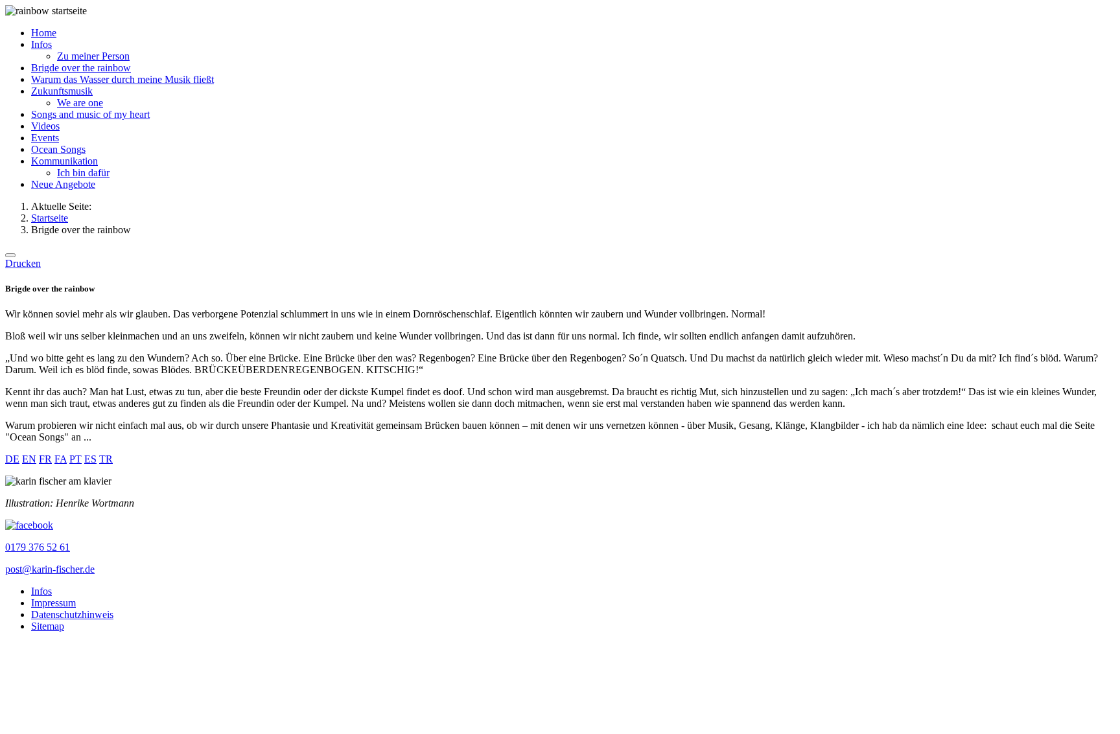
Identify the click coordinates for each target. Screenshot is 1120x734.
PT (75, 458)
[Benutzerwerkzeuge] (10, 255)
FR (45, 458)
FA (60, 458)
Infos (41, 591)
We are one (80, 102)
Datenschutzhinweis (72, 614)
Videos (45, 126)
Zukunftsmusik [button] (62, 91)
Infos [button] (41, 44)
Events (45, 137)
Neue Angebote (63, 184)
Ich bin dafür (83, 172)
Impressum (53, 602)
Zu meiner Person (93, 56)
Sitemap (47, 626)
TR (106, 458)
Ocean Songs (58, 149)
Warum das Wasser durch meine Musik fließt (122, 79)
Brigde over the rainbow (81, 67)
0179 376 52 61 (37, 547)
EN (29, 458)
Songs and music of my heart (90, 114)
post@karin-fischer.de (50, 569)
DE (12, 458)
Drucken (23, 263)
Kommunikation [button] (64, 160)
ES (90, 458)
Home (43, 32)
